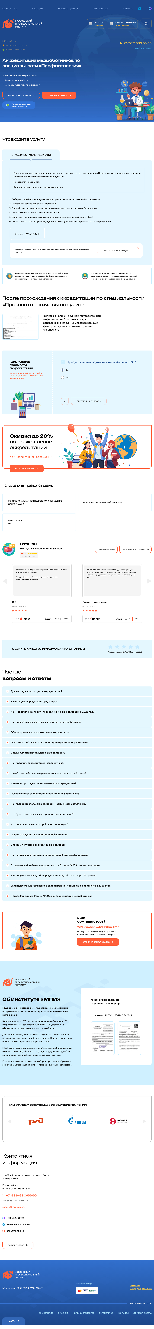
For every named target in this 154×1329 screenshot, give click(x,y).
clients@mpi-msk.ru (13, 1207)
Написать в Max (15, 1218)
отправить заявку (24, 468)
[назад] (65, 401)
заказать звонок (143, 48)
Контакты (128, 8)
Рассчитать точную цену (116, 250)
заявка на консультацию (96, 942)
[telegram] (139, 8)
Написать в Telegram (18, 1224)
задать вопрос (16, 1245)
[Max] (150, 8)
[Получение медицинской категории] (114, 502)
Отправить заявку (57, 95)
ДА (58, 619)
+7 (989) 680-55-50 (138, 43)
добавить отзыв (106, 549)
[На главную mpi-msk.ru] (22, 20)
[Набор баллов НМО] (39, 522)
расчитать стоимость (19, 95)
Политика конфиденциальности (141, 1287)
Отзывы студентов (68, 8)
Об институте (9, 8)
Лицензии (37, 8)
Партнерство (100, 8)
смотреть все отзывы (133, 549)
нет (66, 619)
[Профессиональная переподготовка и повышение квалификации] (39, 502)
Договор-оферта (142, 1313)
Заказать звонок (16, 1231)
